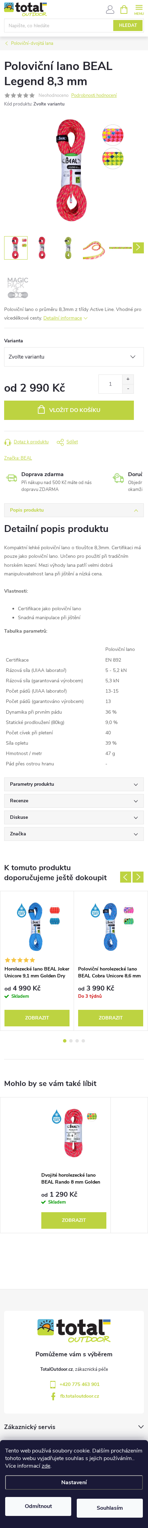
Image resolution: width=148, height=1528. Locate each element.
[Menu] (139, 9)
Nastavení (74, 1482)
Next (138, 877)
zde (46, 1466)
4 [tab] (83, 1041)
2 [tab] (71, 1041)
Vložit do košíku (75, 410)
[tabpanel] (37, 961)
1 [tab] (64, 1041)
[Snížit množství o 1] (128, 388)
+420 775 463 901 (79, 1384)
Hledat (128, 25)
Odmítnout (38, 1506)
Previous (125, 877)
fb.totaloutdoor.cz (79, 1396)
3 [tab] (77, 1041)
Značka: (18, 458)
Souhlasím (110, 1508)
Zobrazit (37, 1018)
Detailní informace (62, 318)
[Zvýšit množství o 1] (128, 379)
